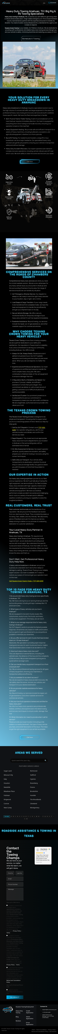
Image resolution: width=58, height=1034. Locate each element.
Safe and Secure (9, 217)
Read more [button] (39, 862)
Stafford (33, 775)
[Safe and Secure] (9, 212)
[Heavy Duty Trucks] (9, 177)
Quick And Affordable (49, 216)
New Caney (8, 808)
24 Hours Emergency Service (48, 182)
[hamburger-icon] (44, 3)
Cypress (33, 779)
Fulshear (7, 795)
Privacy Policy (17, 931)
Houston (7, 783)
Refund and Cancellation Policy (39, 1031)
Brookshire (34, 791)
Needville (7, 787)
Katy (5, 779)
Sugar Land (8, 771)
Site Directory (52, 1031)
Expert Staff (48, 197)
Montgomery (34, 808)
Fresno (32, 787)
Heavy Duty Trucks (9, 183)
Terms (8, 932)
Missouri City (8, 775)
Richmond (33, 771)
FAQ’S (33, 1029)
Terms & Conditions (41, 1029)
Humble (33, 795)
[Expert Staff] (48, 191)
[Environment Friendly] (9, 191)
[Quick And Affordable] (48, 210)
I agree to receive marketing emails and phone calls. (14, 991)
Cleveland (33, 804)
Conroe (6, 804)
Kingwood (7, 799)
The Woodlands (35, 799)
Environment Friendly (9, 197)
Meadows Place (9, 791)
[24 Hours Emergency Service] (48, 176)
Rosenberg (34, 783)
